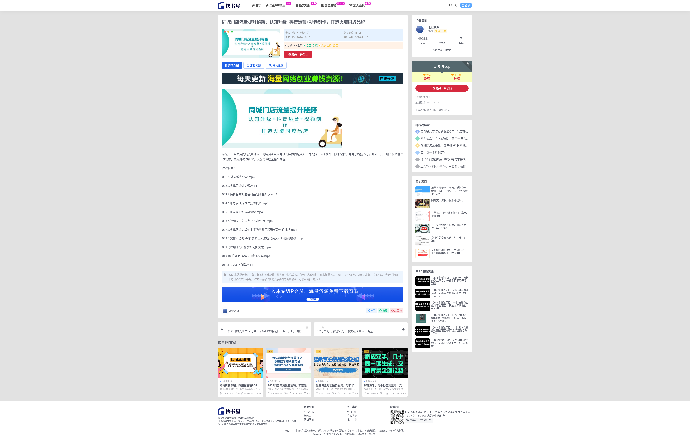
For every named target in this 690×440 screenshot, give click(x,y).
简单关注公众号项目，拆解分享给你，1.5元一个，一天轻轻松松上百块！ (449, 190)
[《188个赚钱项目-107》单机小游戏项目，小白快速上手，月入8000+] (422, 343)
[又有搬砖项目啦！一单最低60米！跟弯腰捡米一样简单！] (422, 253)
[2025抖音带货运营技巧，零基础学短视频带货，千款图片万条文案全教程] (288, 363)
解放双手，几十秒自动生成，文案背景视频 (384, 387)
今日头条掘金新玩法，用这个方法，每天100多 (448, 226)
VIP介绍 (351, 412)
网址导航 (309, 419)
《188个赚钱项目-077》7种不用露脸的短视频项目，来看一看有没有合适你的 (449, 318)
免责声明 (373, 434)
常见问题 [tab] (255, 65)
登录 (467, 5)
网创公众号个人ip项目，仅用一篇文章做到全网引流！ (454, 138)
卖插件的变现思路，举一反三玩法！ (448, 239)
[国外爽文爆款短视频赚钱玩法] (422, 203)
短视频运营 (303, 32)
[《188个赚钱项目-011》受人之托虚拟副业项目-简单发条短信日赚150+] (422, 331)
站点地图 (362, 434)
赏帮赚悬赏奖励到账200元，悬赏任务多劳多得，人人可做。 (458, 131)
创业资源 (234, 311)
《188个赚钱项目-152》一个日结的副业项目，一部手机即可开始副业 (449, 280)
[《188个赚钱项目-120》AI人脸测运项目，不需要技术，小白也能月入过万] (422, 293)
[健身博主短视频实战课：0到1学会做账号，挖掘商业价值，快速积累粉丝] (336, 363)
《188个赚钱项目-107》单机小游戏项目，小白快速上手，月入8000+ (449, 343)
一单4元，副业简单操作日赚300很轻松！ (449, 214)
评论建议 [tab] (278, 65)
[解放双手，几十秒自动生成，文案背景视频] (385, 363)
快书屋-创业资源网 (346, 434)
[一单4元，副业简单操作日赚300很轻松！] (422, 216)
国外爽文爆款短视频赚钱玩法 (447, 200)
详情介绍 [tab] (233, 65)
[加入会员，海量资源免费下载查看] (312, 296)
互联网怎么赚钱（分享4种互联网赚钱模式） (448, 145)
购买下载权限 (299, 54)
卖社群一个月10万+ (432, 152)
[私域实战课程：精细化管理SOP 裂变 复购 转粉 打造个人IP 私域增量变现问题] (240, 363)
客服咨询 (352, 415)
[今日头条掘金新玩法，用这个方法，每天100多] (422, 228)
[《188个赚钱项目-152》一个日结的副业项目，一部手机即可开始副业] (422, 281)
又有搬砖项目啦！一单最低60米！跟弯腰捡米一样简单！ (447, 251)
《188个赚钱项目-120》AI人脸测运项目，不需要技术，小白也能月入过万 (449, 293)
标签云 (308, 415)
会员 (428, 75)
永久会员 (458, 75)
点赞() (398, 310)
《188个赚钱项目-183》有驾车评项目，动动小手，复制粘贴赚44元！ (464, 159)
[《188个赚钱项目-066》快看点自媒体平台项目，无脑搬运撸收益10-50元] (422, 306)
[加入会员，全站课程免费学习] (312, 78)
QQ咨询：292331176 (420, 420)
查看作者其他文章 (442, 50)
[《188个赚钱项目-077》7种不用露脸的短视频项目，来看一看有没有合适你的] (422, 318)
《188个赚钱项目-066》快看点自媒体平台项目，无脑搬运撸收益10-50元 (449, 305)
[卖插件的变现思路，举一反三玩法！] (422, 241)
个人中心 (309, 412)
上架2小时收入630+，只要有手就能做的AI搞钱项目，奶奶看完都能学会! (466, 166)
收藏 (385, 310)
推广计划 (352, 419)
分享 (373, 310)
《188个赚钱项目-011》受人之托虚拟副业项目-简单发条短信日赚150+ (449, 330)
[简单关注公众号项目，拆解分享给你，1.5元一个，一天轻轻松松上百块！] (422, 191)
